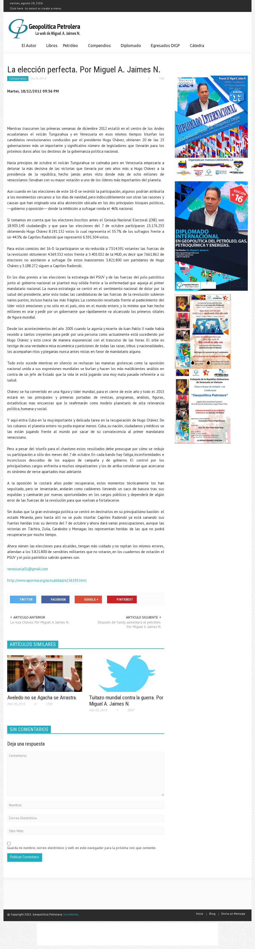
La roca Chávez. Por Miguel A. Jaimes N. (39, 622)
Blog (212, 913)
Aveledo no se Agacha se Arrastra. (42, 698)
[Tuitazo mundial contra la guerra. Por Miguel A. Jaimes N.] (126, 673)
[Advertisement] (98, 111)
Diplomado (129, 47)
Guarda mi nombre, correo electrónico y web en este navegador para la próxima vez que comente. (81, 848)
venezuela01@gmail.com (27, 569)
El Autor (27, 47)
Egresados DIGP (164, 47)
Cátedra (197, 45)
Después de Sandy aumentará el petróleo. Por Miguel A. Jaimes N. (129, 624)
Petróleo (69, 47)
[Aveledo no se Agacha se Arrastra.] (44, 673)
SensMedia (70, 914)
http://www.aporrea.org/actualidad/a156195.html (47, 580)
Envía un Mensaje (233, 913)
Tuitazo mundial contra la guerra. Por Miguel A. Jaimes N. (126, 701)
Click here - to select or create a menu (35, 8)
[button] (243, 45)
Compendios (98, 47)
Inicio (199, 913)
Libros (52, 45)
